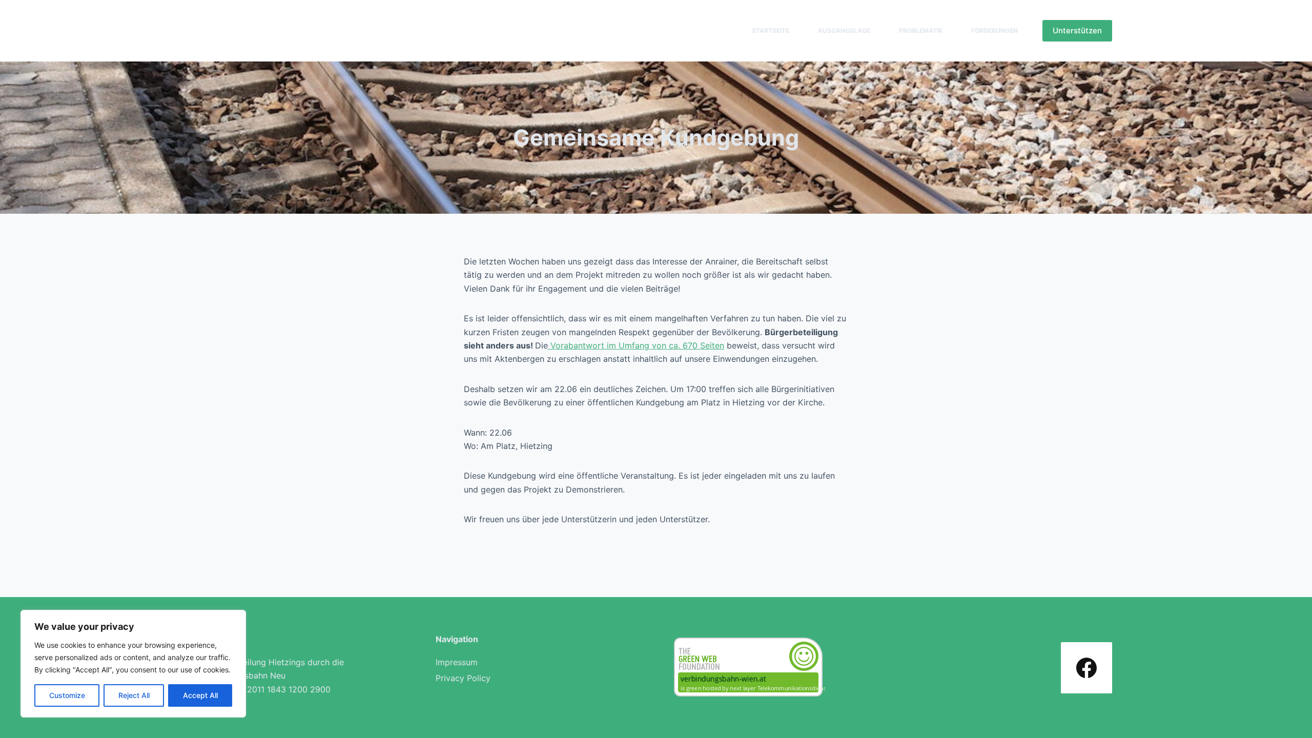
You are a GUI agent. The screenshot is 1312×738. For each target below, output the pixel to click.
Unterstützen (1077, 30)
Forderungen (994, 30)
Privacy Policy (463, 678)
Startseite (770, 30)
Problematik (920, 30)
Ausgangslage (844, 30)
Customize (67, 695)
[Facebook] (1086, 667)
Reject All (134, 695)
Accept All (200, 695)
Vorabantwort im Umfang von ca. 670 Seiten (636, 345)
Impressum (457, 662)
